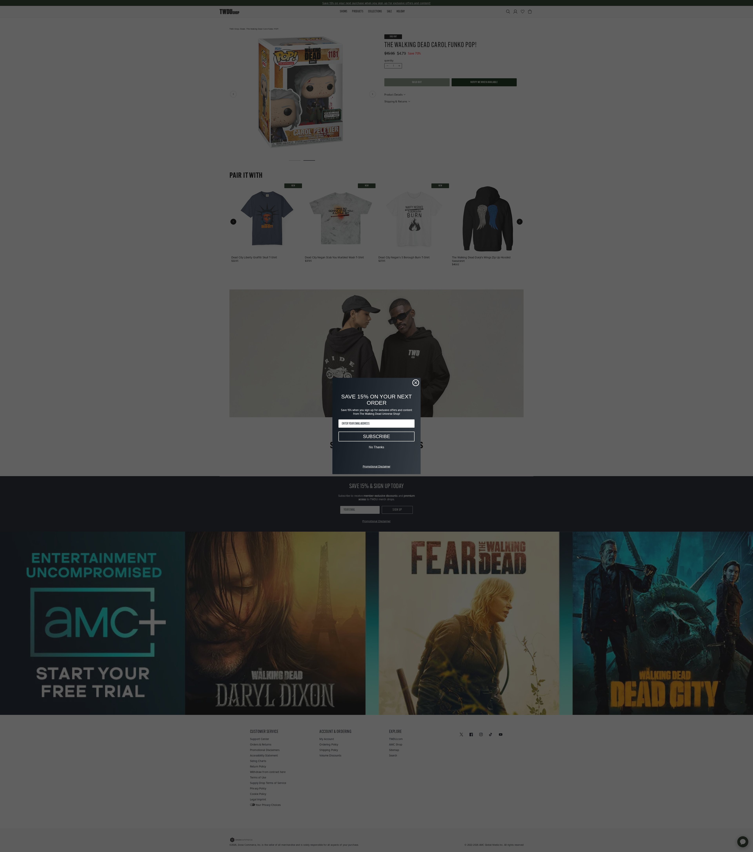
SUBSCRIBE (376, 436)
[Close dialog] (416, 383)
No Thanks (376, 447)
